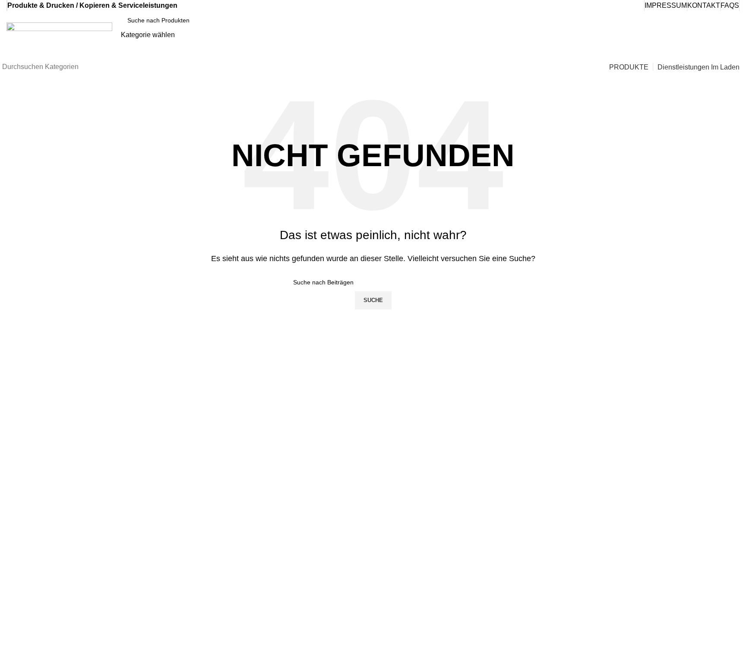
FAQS (730, 5)
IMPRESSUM (666, 5)
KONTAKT (703, 5)
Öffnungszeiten (553, 415)
